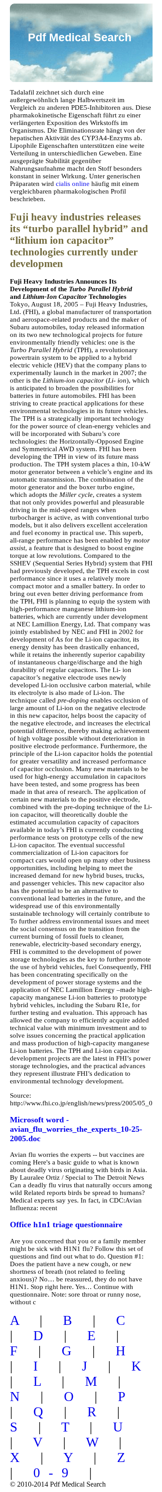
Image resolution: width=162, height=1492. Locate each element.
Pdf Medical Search (79, 37)
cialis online (73, 183)
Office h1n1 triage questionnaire (66, 1224)
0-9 (55, 1472)
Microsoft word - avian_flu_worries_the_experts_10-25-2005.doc (76, 1129)
